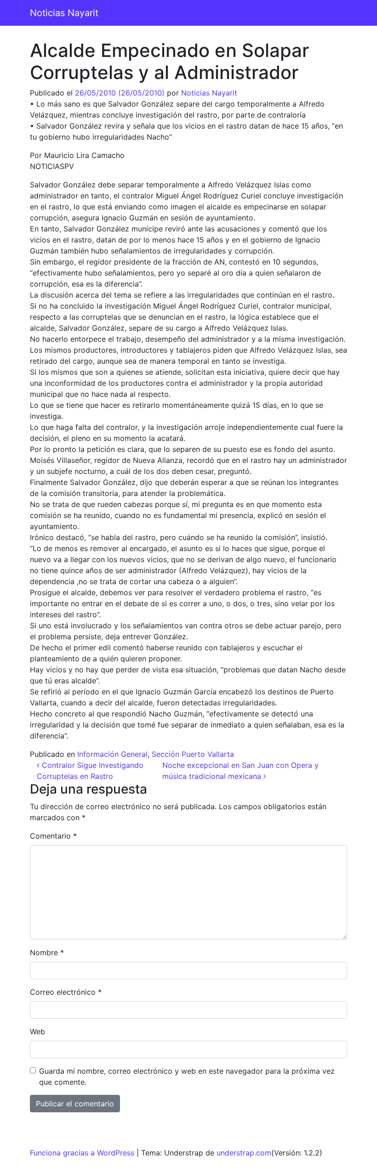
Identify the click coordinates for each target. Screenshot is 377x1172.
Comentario (53, 835)
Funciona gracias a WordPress (82, 1152)
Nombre (47, 952)
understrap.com (244, 1152)
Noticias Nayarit (64, 12)
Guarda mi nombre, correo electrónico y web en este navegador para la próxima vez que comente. (187, 1076)
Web (37, 1031)
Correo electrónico (66, 992)
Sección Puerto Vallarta (193, 754)
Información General (112, 754)
